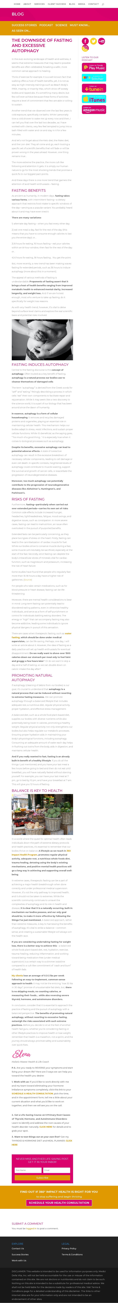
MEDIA (81, 4)
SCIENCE (61, 25)
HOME (17, 4)
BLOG (72, 4)
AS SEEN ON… (21, 30)
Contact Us (18, 1248)
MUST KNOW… (80, 25)
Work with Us (19, 1260)
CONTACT (93, 4)
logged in (31, 1228)
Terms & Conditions (72, 1254)
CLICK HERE (46, 1127)
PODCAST (46, 25)
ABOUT (27, 4)
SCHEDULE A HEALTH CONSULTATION (32, 1093)
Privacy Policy (69, 1248)
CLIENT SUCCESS (57, 4)
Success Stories (20, 1254)
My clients (17, 975)
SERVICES (39, 4)
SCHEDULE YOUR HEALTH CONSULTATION (59, 1202)
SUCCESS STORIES (24, 25)
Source (27, 580)
